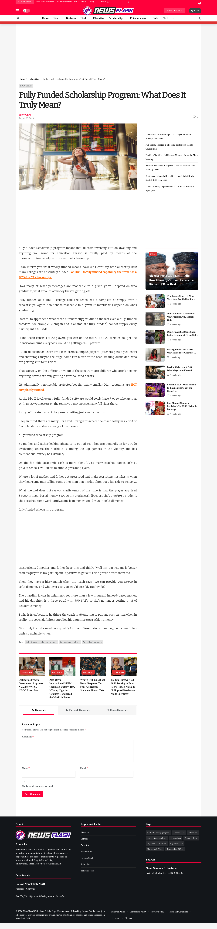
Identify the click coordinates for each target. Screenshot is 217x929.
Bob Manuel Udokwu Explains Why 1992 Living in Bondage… (182, 406)
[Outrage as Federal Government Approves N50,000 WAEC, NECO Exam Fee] (32, 666)
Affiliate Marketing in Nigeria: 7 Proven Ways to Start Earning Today (170, 168)
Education (26, 86)
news (152, 254)
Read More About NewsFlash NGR (45, 864)
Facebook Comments (79, 710)
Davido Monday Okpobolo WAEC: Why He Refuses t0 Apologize (170, 188)
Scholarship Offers (175, 849)
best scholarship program (158, 833)
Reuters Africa (152, 873)
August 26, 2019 (26, 118)
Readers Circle (87, 858)
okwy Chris (25, 114)
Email (84, 768)
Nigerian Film (191, 838)
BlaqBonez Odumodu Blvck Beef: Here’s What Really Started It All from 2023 (170, 178)
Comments (40, 710)
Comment (28, 736)
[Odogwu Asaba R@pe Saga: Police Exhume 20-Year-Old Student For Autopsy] (155, 337)
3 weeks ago (175, 304)
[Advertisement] (108, 51)
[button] (17, 10)
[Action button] (18, 18)
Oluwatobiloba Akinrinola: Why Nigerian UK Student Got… (181, 316)
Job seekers (176, 838)
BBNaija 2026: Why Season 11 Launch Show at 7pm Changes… (181, 387)
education (193, 833)
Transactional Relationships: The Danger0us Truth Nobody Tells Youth (168, 136)
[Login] (199, 3)
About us (85, 832)
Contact (84, 839)
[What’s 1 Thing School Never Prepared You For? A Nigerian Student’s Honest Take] (93, 666)
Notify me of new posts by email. (38, 786)
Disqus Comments (118, 710)
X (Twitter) (31, 889)
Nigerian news (176, 844)
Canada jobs (179, 833)
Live (196, 10)
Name (26, 768)
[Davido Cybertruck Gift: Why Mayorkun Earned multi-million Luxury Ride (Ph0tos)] (155, 372)
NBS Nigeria (177, 873)
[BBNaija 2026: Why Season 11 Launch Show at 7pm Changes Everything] (155, 390)
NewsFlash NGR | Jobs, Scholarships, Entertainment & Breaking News (55, 911)
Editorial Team (87, 871)
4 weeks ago (175, 357)
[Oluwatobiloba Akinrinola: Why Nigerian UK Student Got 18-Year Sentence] (155, 319)
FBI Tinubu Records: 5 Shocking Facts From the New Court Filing (170, 147)
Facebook (20, 889)
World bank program (92, 642)
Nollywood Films (155, 849)
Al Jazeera (165, 873)
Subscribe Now (174, 10)
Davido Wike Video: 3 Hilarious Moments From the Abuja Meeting (65, 1)
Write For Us (86, 851)
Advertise (85, 845)
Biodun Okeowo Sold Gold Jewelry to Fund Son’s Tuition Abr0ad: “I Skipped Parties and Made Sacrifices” (123, 687)
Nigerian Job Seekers (156, 844)
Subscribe (85, 864)
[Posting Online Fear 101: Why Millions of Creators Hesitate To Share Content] (155, 355)
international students (70, 642)
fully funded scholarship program (41, 642)
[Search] (199, 18)
